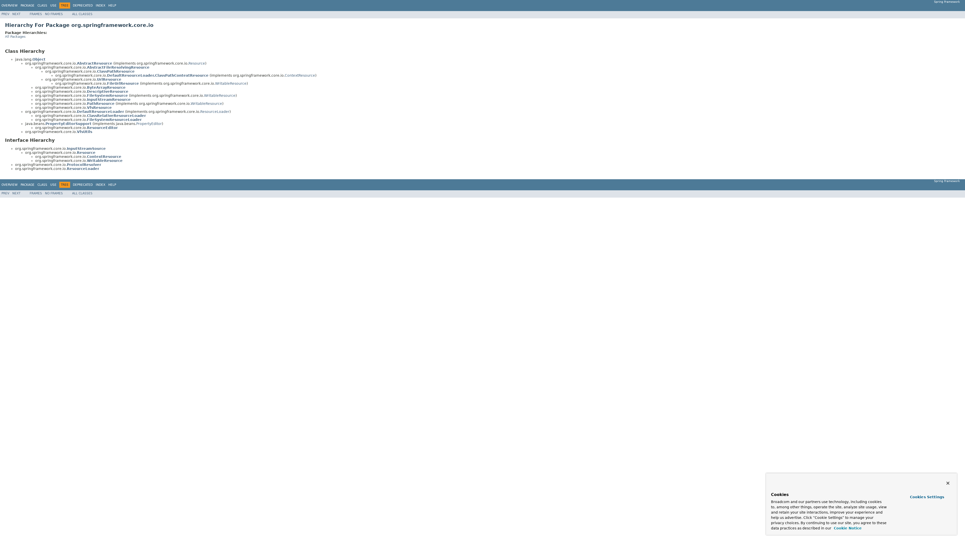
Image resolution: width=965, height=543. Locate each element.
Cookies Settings (927, 497)
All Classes (82, 14)
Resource (196, 63)
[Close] (947, 483)
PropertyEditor (149, 124)
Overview (10, 5)
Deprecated (83, 5)
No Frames (54, 14)
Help (112, 5)
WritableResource (231, 83)
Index (100, 5)
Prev (5, 14)
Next (16, 14)
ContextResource (300, 75)
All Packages (15, 36)
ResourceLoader (214, 112)
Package (27, 5)
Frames (36, 14)
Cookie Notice (847, 528)
